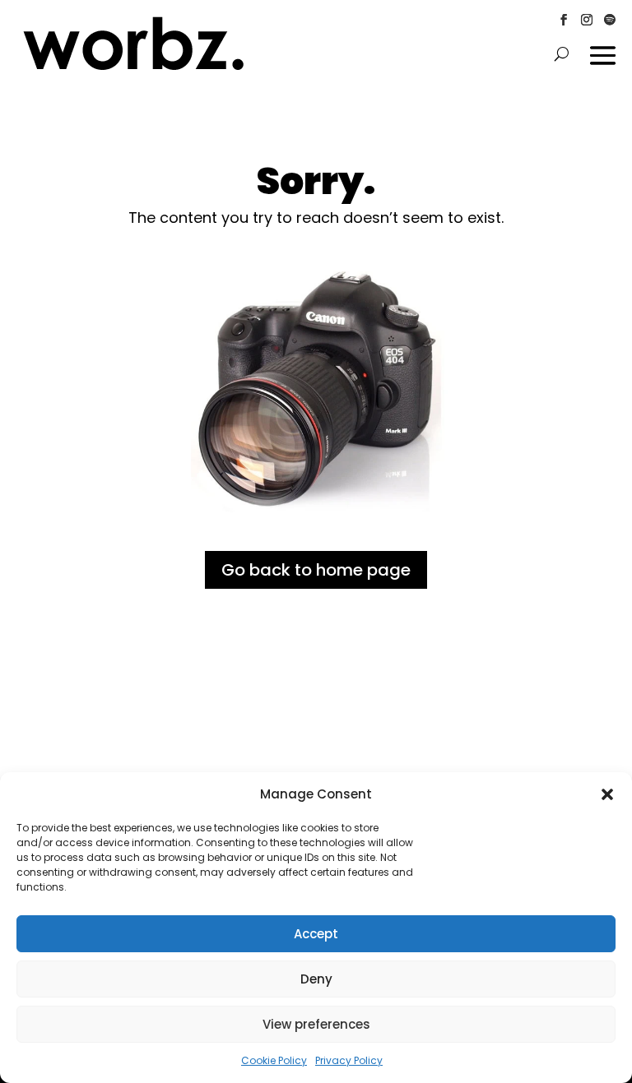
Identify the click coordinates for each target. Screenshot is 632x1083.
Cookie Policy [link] (274, 1060)
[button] (607, 794)
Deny (316, 979)
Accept (316, 933)
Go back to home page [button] (316, 569)
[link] (133, 67)
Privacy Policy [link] (349, 1060)
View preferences (316, 1024)
